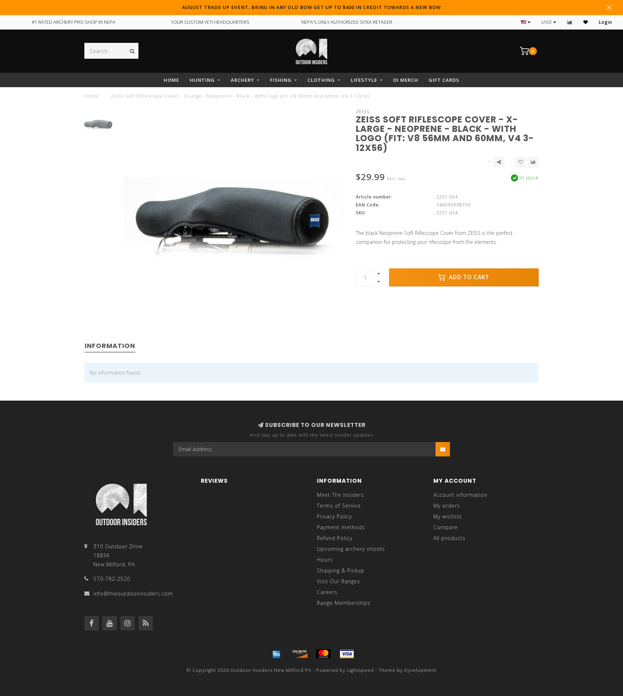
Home (171, 80)
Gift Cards (444, 80)
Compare (445, 527)
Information (110, 345)
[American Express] (277, 653)
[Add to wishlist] (520, 162)
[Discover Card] (300, 653)
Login (605, 22)
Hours (325, 559)
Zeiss (363, 111)
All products (449, 538)
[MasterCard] (323, 653)
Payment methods (341, 527)
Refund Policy (334, 538)
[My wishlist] (585, 22)
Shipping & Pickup (340, 570)
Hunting (202, 80)
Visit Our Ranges (338, 581)
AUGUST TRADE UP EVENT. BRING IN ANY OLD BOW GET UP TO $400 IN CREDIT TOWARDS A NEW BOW (311, 7)
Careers (327, 592)
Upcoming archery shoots (351, 548)
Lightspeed (360, 670)
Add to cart (468, 277)
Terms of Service (339, 505)
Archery (242, 80)
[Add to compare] (533, 162)
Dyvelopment (420, 670)
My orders (446, 505)
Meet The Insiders (340, 494)
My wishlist (447, 516)
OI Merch (405, 80)
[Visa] (347, 653)
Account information (460, 494)
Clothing (321, 80)
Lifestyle (364, 80)
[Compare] (570, 22)
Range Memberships (344, 602)
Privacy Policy (334, 516)
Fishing (281, 80)
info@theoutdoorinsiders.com (133, 593)
